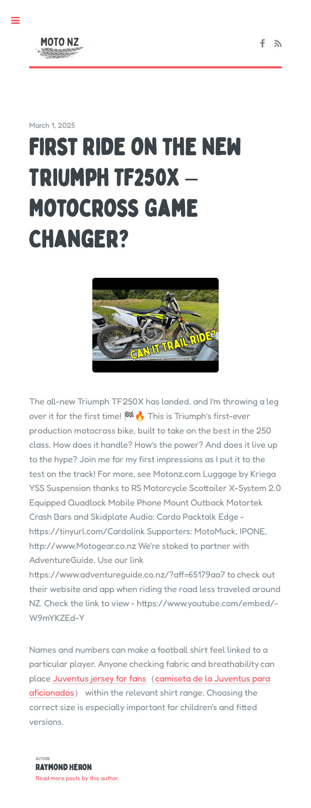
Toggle (19, 20)
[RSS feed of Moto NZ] (278, 44)
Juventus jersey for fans (99, 678)
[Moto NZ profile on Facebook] (262, 44)
